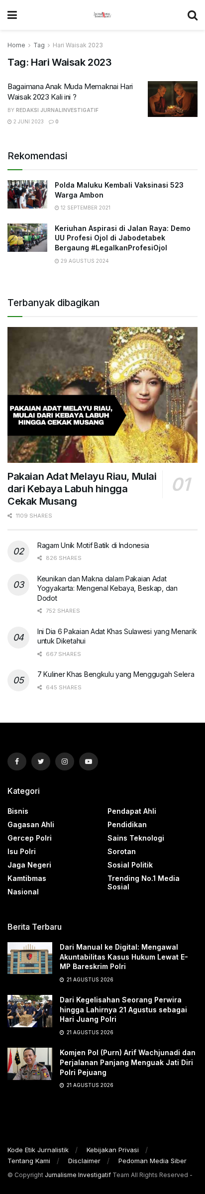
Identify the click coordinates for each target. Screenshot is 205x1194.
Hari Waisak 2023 (78, 45)
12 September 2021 (84, 208)
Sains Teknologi (135, 838)
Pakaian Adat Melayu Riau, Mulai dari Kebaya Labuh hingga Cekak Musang (82, 488)
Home (16, 45)
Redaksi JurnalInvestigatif (57, 110)
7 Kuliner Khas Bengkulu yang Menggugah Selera (115, 674)
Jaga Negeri (29, 865)
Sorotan (121, 851)
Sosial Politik (130, 865)
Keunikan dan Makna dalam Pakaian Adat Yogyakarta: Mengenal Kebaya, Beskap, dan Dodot (107, 588)
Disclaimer (84, 1161)
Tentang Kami (28, 1161)
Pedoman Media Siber (152, 1161)
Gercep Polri (29, 838)
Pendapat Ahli (131, 811)
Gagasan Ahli (30, 824)
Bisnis (17, 811)
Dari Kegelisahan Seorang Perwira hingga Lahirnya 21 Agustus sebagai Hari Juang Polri (123, 1009)
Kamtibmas (26, 878)
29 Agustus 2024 (84, 261)
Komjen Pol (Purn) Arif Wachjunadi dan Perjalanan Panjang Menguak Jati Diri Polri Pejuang (128, 1062)
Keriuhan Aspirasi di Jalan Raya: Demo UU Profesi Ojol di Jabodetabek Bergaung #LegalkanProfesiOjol (123, 238)
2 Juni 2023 (28, 121)
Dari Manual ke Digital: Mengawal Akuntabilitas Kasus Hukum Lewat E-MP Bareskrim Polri (124, 957)
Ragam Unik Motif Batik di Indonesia (93, 545)
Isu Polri (21, 851)
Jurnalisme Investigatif (78, 1175)
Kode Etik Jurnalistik (38, 1150)
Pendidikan (127, 824)
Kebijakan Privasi (113, 1150)
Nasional (23, 891)
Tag (39, 45)
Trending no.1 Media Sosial (143, 882)
